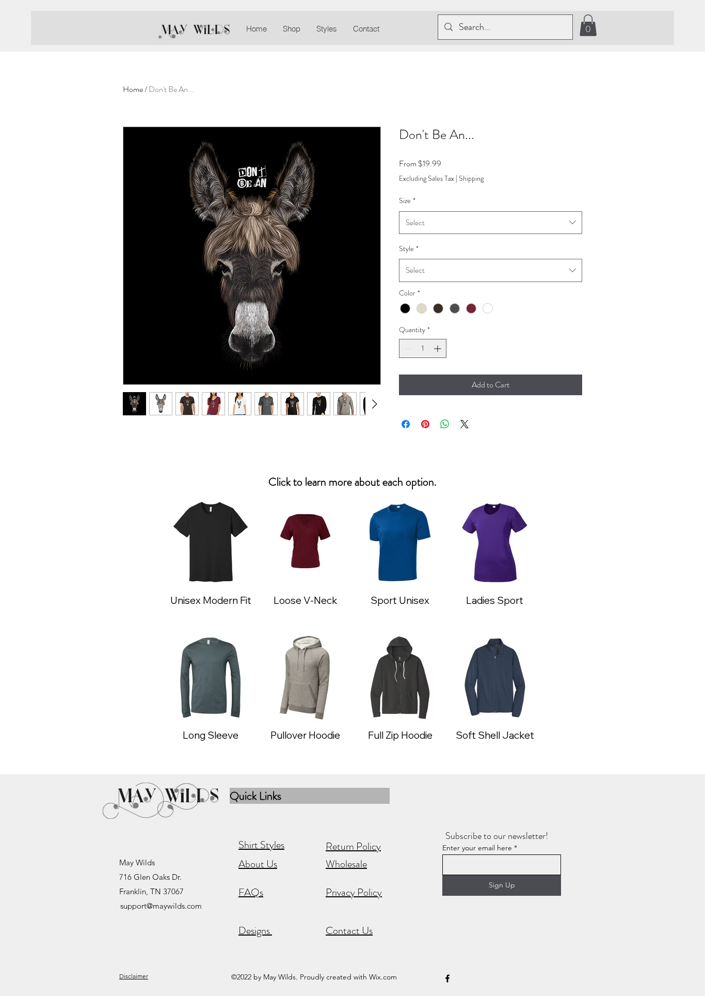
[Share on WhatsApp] (445, 424)
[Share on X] (464, 424)
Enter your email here (477, 847)
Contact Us (349, 930)
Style (409, 248)
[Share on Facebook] (405, 424)
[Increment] (438, 348)
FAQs (250, 892)
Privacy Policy (354, 892)
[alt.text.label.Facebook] (447, 978)
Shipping (471, 178)
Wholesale (346, 864)
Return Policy (353, 846)
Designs (255, 930)
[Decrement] (406, 348)
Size (407, 200)
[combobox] (490, 222)
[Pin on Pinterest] (425, 424)
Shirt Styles (261, 844)
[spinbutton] (422, 348)
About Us (257, 864)
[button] (588, 25)
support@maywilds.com (161, 906)
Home (133, 89)
